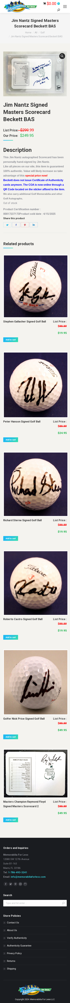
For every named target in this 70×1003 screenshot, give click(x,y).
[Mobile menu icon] (65, 6)
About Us (12, 930)
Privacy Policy (14, 953)
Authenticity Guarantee (19, 945)
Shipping (11, 968)
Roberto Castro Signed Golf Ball (22, 619)
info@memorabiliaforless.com (28, 876)
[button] (62, 56)
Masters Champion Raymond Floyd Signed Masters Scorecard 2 (24, 804)
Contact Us (13, 922)
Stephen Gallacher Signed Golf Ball (24, 321)
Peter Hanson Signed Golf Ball (21, 421)
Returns (11, 961)
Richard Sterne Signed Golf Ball (22, 520)
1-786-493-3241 (17, 872)
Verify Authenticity (17, 937)
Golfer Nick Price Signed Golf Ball (24, 718)
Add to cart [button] (11, 340)
